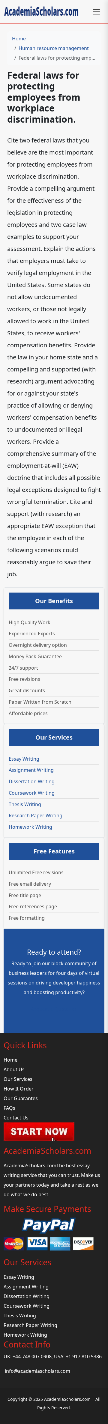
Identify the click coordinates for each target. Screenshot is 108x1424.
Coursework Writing (32, 793)
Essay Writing (24, 759)
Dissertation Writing (32, 781)
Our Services (18, 1079)
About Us (14, 1069)
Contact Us (16, 1117)
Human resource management (54, 48)
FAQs (9, 1108)
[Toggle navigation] (96, 11)
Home (19, 38)
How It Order (19, 1088)
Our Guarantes (21, 1098)
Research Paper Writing (35, 815)
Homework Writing (30, 827)
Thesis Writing (25, 804)
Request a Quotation (54, 1009)
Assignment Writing (31, 770)
